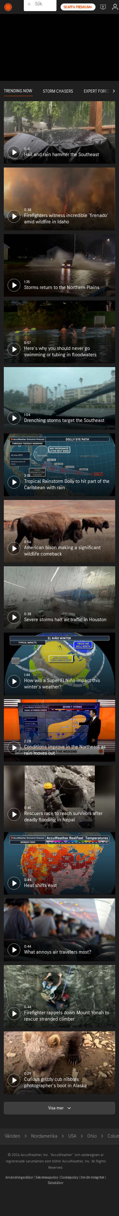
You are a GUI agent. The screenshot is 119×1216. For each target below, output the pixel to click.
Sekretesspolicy (47, 1177)
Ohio (92, 1136)
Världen (12, 1136)
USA (72, 1136)
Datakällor (55, 1183)
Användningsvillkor (19, 1177)
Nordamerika (44, 1136)
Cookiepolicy (69, 1177)
